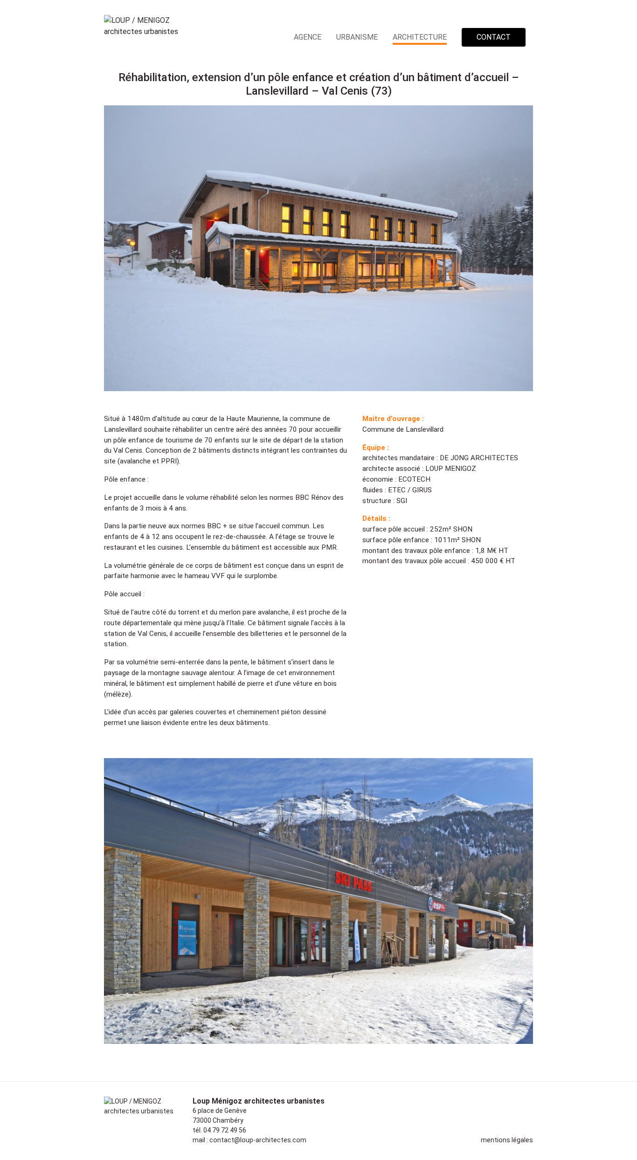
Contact (494, 37)
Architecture (420, 37)
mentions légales (507, 1140)
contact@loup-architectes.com (257, 1140)
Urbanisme (357, 37)
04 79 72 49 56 (224, 1130)
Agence (307, 37)
